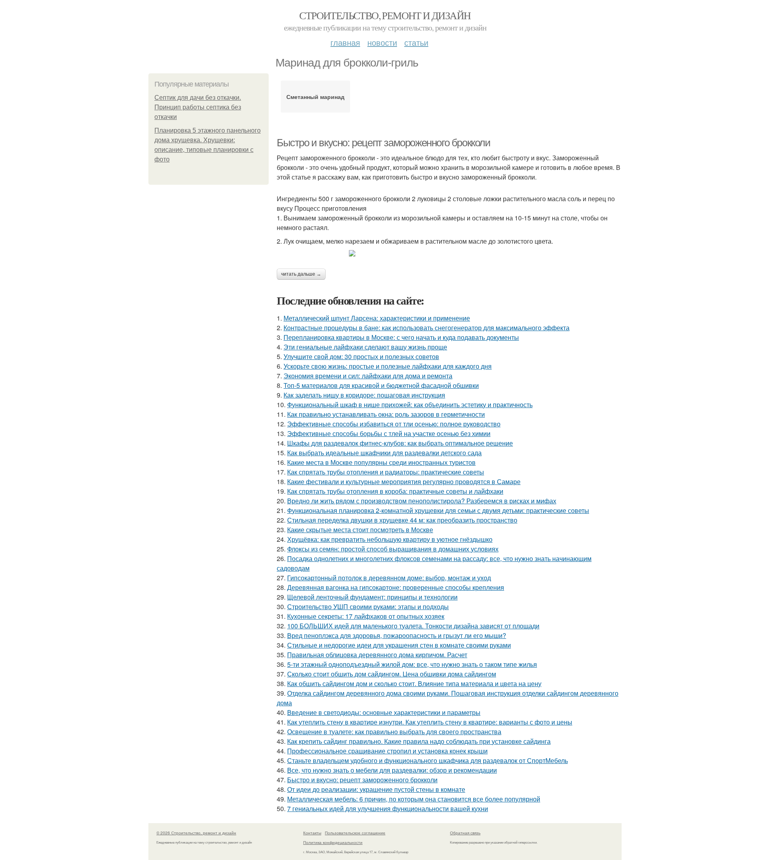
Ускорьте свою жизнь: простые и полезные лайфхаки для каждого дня (388, 366)
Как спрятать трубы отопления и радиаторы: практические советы (385, 471)
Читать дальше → (301, 274)
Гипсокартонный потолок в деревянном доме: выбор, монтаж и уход (389, 577)
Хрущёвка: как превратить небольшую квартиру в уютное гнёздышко (389, 539)
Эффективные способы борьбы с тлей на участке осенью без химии (388, 433)
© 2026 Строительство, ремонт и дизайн (196, 833)
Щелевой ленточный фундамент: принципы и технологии (372, 597)
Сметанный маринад (315, 97)
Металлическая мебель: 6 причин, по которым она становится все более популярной (413, 798)
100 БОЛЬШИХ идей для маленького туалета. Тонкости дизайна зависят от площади (413, 625)
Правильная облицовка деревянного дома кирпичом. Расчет (377, 654)
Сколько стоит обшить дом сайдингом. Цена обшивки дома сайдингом (391, 673)
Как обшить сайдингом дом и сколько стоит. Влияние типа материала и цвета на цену (414, 683)
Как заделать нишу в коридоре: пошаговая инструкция (364, 395)
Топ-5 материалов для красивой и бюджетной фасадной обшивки (381, 385)
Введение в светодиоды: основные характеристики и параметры (383, 712)
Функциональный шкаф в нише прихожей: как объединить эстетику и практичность (410, 404)
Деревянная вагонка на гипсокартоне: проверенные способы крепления (395, 587)
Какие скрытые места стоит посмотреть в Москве (360, 529)
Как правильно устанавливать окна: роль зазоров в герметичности (386, 414)
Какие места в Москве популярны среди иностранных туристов (381, 462)
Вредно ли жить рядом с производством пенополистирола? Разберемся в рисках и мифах (421, 500)
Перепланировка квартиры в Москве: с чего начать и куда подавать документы (401, 337)
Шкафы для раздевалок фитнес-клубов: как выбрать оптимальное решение (400, 443)
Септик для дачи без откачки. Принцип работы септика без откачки (197, 107)
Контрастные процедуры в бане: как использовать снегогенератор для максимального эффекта (426, 327)
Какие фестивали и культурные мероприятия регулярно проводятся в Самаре (404, 481)
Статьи (416, 42)
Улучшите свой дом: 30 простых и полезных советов (361, 356)
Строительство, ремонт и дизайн (384, 15)
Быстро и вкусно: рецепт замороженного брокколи (383, 143)
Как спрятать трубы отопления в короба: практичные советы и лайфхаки (395, 491)
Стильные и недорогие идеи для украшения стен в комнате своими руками (399, 645)
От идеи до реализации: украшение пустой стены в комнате (376, 789)
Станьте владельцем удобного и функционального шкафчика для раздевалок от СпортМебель (427, 760)
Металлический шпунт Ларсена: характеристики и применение (377, 318)
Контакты (312, 833)
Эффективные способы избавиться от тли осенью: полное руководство (393, 423)
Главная (345, 42)
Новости (382, 42)
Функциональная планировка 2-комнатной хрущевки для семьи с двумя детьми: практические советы (438, 510)
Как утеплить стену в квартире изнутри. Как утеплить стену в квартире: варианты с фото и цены (429, 722)
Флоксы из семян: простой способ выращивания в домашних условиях (392, 548)
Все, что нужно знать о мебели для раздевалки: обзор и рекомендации (392, 770)
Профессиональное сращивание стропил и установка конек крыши (387, 750)
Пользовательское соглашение (355, 833)
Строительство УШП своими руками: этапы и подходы (368, 606)
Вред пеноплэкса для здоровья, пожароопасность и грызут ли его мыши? (396, 635)
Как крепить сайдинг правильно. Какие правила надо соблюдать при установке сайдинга (419, 741)
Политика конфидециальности (333, 842)
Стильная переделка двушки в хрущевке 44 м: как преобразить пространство (402, 520)
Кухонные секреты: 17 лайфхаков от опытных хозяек (365, 616)
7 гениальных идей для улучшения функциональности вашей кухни (387, 808)
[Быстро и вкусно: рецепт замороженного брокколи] (449, 253)
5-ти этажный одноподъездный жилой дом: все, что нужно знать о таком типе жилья (412, 664)
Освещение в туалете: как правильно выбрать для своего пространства (394, 731)
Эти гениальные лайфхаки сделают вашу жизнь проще (365, 346)
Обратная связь (465, 833)
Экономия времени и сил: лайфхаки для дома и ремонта (368, 375)
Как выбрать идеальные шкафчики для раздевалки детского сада (384, 452)
